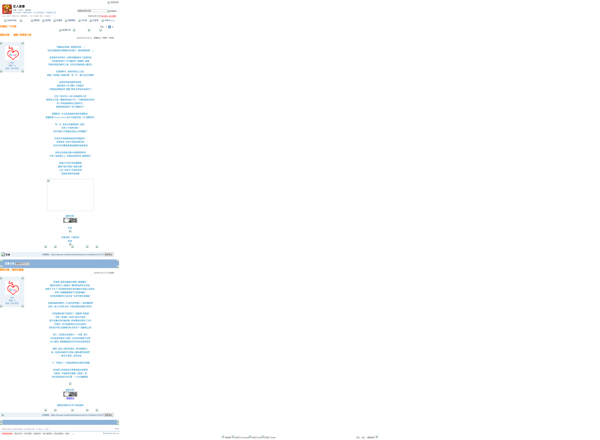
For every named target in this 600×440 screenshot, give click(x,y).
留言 (7, 68)
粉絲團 (228, 438)
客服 (67, 434)
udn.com (115, 433)
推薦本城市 (27, 13)
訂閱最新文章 (51, 13)
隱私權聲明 (58, 434)
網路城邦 (115, 2)
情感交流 (15, 16)
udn (3, 16)
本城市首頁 (12, 20)
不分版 (12, 26)
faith (12, 63)
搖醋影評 (70, 398)
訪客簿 (95, 20)
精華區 (37, 20)
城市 (8, 16)
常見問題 (28, 434)
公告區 (84, 20)
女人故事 (19, 6)
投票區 (48, 20)
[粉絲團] (223, 436)
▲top (117, 428)
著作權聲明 (47, 434)
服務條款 (37, 434)
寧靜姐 (20, 10)
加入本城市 (17, 13)
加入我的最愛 (39, 13)
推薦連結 (71, 20)
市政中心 (109, 20)
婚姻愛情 (24, 16)
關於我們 (18, 434)
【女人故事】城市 (36, 16)
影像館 (59, 20)
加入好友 (15, 68)
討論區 (25, 20)
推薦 (111, 38)
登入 (358, 438)
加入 (363, 438)
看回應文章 (66, 30)
